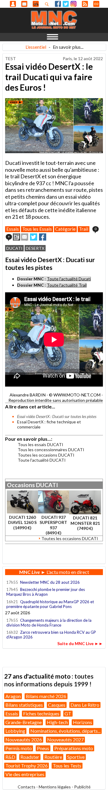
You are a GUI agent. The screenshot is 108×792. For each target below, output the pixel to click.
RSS (85, 4)
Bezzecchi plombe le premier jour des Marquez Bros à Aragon (45, 592)
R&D (10, 757)
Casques (56, 705)
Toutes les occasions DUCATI (46, 454)
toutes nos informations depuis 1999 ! (49, 680)
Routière (53, 757)
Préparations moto (73, 748)
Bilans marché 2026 (46, 696)
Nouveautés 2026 (23, 739)
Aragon (13, 696)
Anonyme (13, 4)
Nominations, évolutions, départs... (65, 731)
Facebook (58, 4)
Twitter (66, 4)
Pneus (43, 748)
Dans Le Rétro (84, 705)
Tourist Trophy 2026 (26, 765)
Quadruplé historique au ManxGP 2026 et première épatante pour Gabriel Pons (50, 604)
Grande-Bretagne (23, 722)
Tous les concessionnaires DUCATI (51, 449)
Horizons (82, 722)
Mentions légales (55, 786)
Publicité (82, 786)
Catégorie (65, 229)
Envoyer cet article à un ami (24, 237)
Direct (96, 4)
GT (67, 713)
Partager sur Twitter (33, 237)
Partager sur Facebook (42, 237)
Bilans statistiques (24, 705)
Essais (12, 229)
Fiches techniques (41, 713)
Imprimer (16, 237)
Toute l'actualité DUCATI (42, 460)
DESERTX (35, 248)
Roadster (29, 757)
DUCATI (14, 248)
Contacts (26, 786)
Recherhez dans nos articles (48, 4)
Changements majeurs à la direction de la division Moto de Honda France (49, 622)
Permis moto (18, 748)
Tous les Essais (37, 229)
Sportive (76, 757)
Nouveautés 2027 (65, 739)
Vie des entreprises (24, 774)
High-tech (57, 722)
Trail (83, 229)
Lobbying (15, 731)
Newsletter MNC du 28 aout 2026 (50, 582)
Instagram (73, 4)
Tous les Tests (67, 765)
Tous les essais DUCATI (40, 444)
